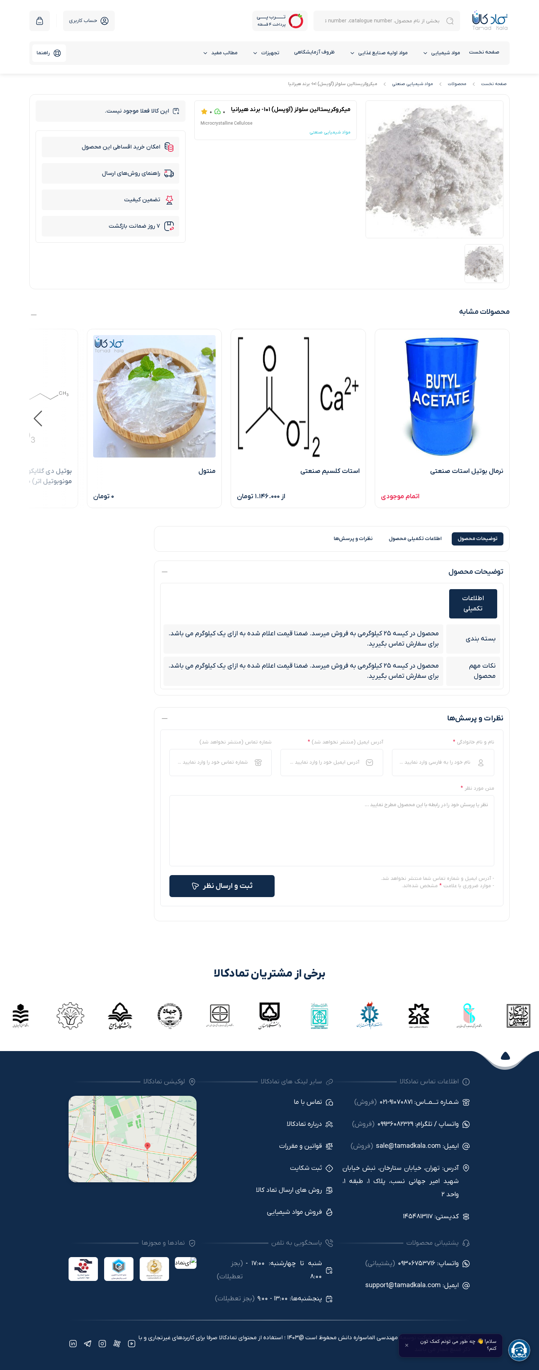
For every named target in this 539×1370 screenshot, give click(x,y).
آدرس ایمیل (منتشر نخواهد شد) (345, 742)
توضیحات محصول (478, 538)
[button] (38, 419)
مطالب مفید (224, 52)
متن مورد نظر (477, 788)
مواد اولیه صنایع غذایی (383, 52)
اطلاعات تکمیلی (415, 538)
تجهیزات (270, 52)
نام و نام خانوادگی (473, 742)
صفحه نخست (484, 52)
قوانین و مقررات (300, 1146)
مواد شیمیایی (445, 52)
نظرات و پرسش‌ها (353, 538)
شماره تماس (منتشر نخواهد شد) (235, 742)
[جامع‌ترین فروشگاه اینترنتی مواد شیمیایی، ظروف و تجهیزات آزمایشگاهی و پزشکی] (490, 21)
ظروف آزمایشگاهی (314, 52)
